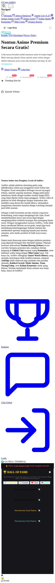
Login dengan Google (21, 466)
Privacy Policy (29, 35)
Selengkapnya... (7, 64)
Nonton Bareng (35, 22)
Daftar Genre (29, 19)
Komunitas (28, 76)
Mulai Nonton (11, 69)
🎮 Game (45, 483)
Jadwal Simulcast (23, 15)
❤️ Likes (34, 483)
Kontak (4, 35)
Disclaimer (18, 35)
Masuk (7, 33)
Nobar (12, 76)
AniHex (12, 2)
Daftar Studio (44, 19)
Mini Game (19, 22)
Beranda (8, 15)
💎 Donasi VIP (10, 483)
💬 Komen (23, 483)
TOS (10, 35)
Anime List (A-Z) (42, 15)
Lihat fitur (25, 69)
